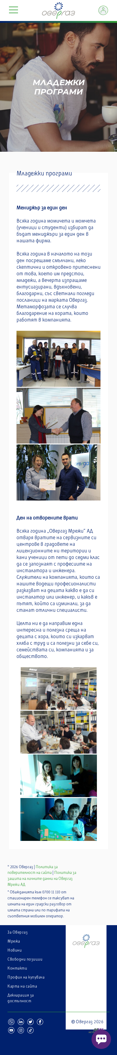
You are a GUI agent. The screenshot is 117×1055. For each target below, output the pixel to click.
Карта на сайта (22, 986)
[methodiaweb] (87, 1026)
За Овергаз (18, 932)
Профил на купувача (26, 977)
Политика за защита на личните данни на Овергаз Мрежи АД (42, 879)
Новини (15, 950)
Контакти (17, 968)
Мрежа (14, 941)
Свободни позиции (25, 959)
